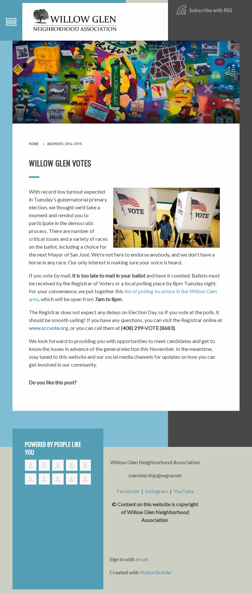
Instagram (156, 491)
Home (34, 143)
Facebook (127, 491)
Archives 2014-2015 (64, 143)
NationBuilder (156, 572)
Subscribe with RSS (210, 10)
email (142, 559)
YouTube (184, 491)
